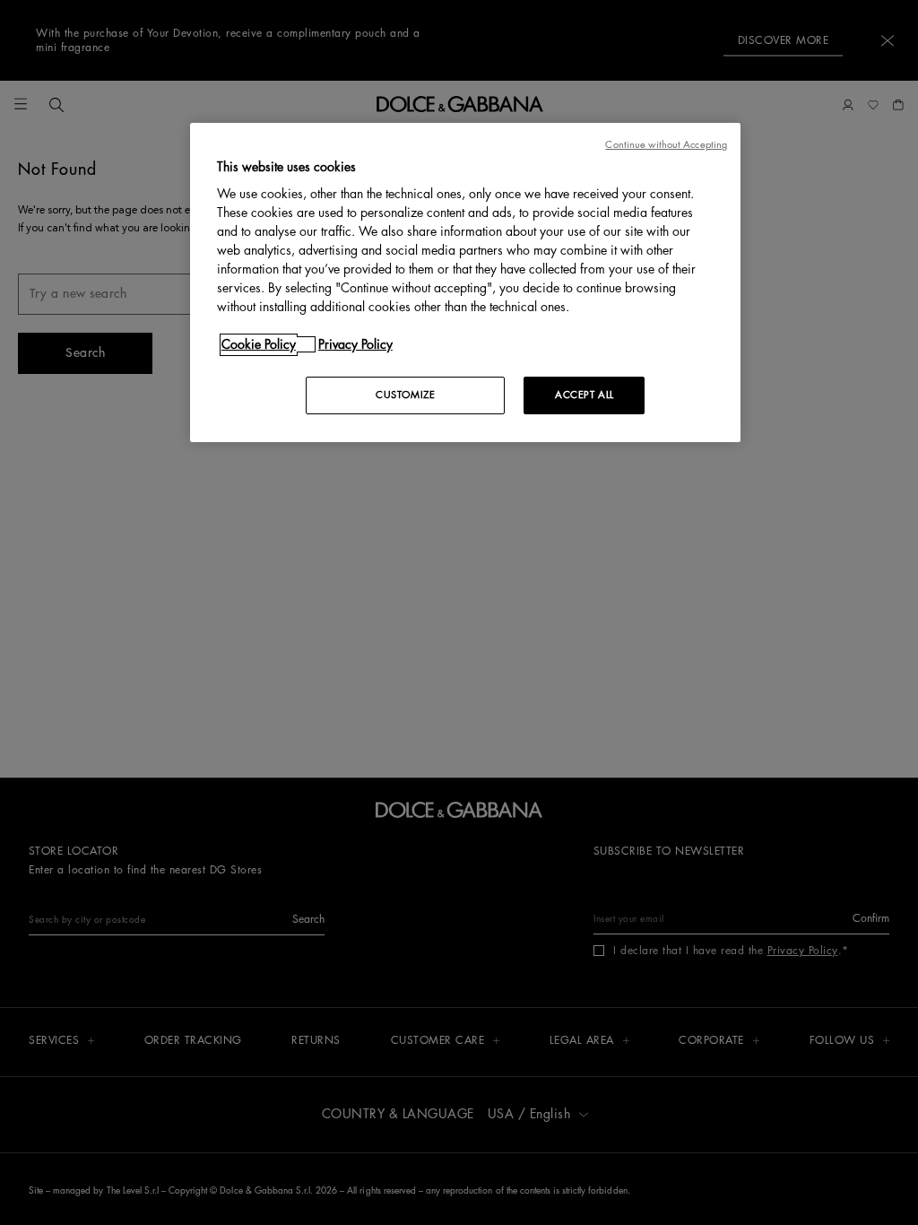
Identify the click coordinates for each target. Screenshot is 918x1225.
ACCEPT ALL (584, 395)
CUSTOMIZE (405, 395)
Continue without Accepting (666, 145)
